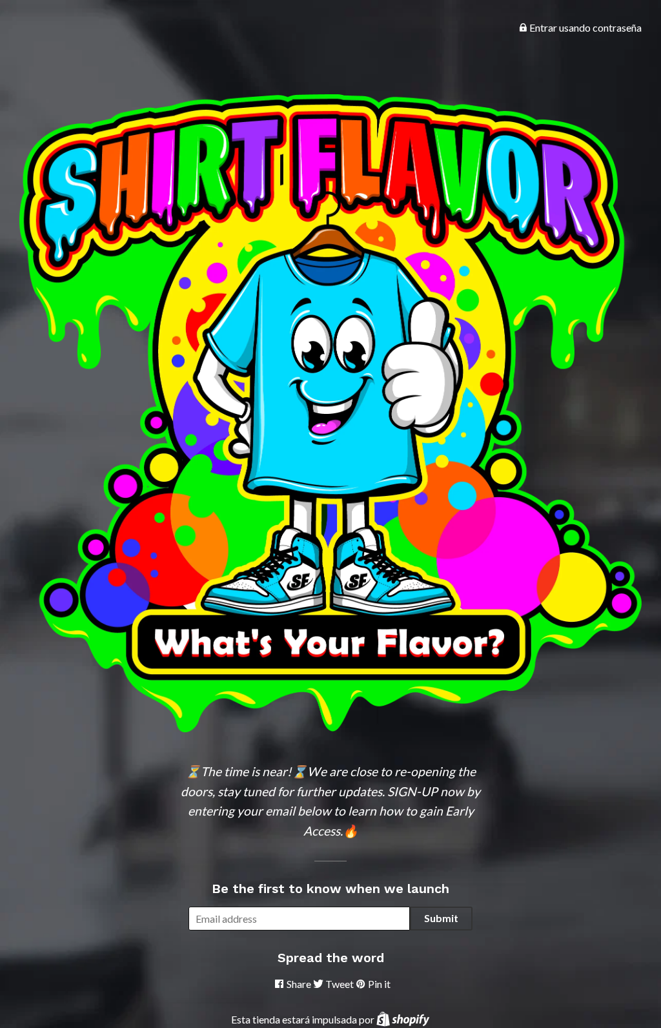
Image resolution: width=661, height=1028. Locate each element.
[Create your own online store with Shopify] (402, 1019)
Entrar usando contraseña (584, 27)
